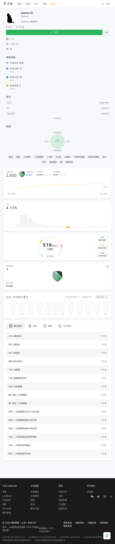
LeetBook (7, 496)
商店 (53, 3)
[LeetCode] (8, 3)
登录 (108, 4)
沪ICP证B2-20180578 (70, 537)
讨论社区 (6, 500)
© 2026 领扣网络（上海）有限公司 (19, 522)
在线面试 (35, 492)
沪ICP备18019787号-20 (13, 537)
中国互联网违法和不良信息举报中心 (16, 540)
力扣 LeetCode (9, 485)
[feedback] (107, 535)
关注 (56, 32)
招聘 (33, 500)
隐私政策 (67, 526)
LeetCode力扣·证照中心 (93, 537)
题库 (19, 3)
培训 (33, 504)
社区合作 (63, 492)
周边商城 (6, 513)
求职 (44, 3)
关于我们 (91, 485)
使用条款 (104, 522)
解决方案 (35, 508)
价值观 (90, 492)
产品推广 (63, 504)
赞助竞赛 (63, 500)
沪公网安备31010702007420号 (42, 537)
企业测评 (35, 496)
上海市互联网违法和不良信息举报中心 (50, 540)
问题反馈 (92, 522)
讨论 (36, 3)
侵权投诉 (80, 522)
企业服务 (35, 485)
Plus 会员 (6, 508)
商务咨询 (67, 522)
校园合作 (63, 508)
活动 (61, 496)
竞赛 (28, 3)
